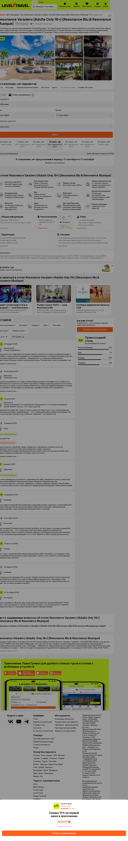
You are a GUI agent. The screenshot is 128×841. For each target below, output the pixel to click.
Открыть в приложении (64, 833)
